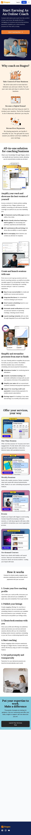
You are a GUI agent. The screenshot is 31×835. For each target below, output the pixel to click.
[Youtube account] (9, 830)
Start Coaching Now (14, 32)
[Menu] (28, 2)
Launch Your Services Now (15, 724)
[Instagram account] (6, 830)
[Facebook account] (2, 830)
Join (24, 2)
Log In (18, 2)
